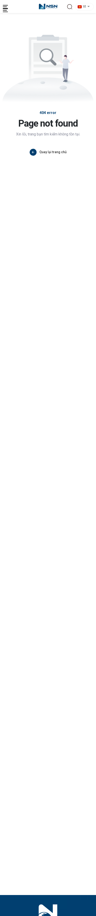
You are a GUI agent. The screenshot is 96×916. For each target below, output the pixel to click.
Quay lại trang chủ (53, 152)
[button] (85, 6)
